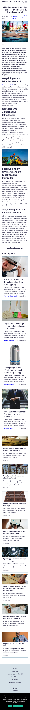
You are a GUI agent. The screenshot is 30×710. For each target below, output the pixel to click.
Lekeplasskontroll (7, 85)
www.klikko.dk (16, 682)
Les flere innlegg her (15, 248)
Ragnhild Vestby (9, 428)
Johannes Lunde (9, 384)
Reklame (15, 691)
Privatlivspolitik (18, 706)
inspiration (24, 16)
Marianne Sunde (9, 340)
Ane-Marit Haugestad (10, 296)
